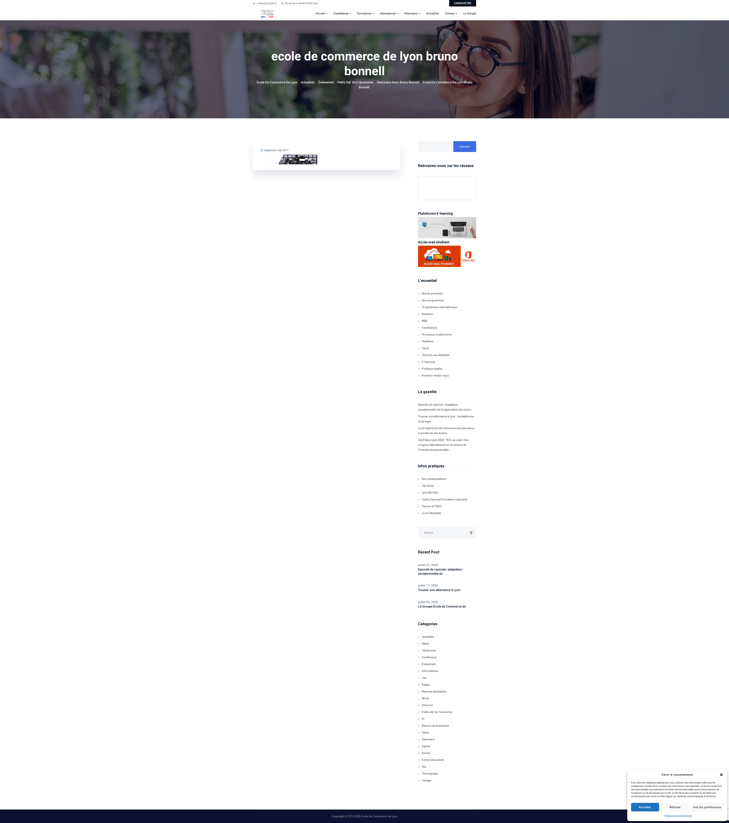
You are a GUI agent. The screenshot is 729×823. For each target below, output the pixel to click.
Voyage (426, 780)
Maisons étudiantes (434, 691)
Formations (364, 13)
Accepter (645, 807)
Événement (429, 664)
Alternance (411, 13)
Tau (424, 766)
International (388, 13)
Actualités (432, 13)
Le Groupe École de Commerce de (442, 606)
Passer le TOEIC (432, 506)
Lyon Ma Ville (430, 492)
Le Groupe (469, 13)
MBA (425, 320)
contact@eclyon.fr (266, 3)
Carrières (428, 485)
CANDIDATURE (462, 3)
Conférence (429, 657)
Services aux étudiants (436, 355)
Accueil (320, 13)
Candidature (341, 13)
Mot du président (432, 293)
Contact (450, 13)
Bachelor (427, 314)
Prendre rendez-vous (435, 375)
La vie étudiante (431, 513)
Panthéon (428, 341)
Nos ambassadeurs (434, 478)
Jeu (424, 677)
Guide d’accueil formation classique (444, 499)
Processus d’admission (437, 334)
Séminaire (428, 739)
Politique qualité (432, 368)
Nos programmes (433, 300)
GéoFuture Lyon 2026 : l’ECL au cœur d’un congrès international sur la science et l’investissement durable (443, 444)
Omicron (427, 705)
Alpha (425, 643)
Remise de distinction (435, 725)
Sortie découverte (433, 759)
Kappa (426, 684)
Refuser (675, 807)
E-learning (428, 361)
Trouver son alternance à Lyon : (440, 590)
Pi (423, 718)
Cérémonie (429, 650)
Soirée (426, 753)
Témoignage (430, 773)
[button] (721, 775)
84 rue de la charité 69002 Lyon (301, 3)
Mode (425, 698)
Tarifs (425, 348)
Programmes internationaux (439, 307)
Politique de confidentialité (678, 815)
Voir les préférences (707, 807)
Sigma (426, 746)
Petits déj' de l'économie (437, 712)
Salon (425, 732)
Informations (430, 671)
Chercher (464, 146)
